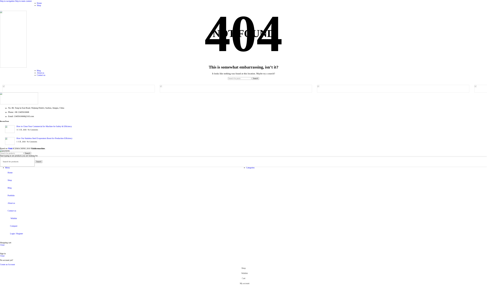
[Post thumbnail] (10, 129)
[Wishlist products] (470, 39)
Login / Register (16, 234)
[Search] (461, 39)
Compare (13, 226)
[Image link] (19, 104)
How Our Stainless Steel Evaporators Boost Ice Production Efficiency (44, 138)
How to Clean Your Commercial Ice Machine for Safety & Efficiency (44, 126)
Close (2, 245)
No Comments (33, 130)
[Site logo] (13, 67)
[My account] (466, 39)
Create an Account (7, 264)
